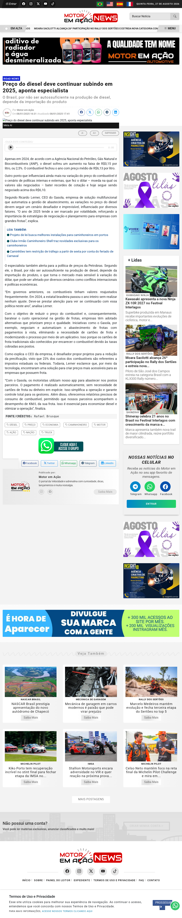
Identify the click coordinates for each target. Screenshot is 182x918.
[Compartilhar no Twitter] (90, 112)
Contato (153, 880)
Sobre (38, 880)
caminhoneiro (77, 424)
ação (12, 432)
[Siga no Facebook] (23, 4)
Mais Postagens (91, 799)
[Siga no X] (38, 4)
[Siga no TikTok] (53, 4)
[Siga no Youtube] (45, 4)
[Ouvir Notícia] (11, 147)
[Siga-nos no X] (91, 871)
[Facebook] (50, 491)
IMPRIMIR (110, 132)
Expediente (82, 880)
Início (26, 880)
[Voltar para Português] (100, 4)
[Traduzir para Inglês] (110, 4)
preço (31, 424)
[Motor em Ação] (91, 16)
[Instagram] (41, 491)
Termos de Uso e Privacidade (114, 880)
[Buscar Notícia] (174, 16)
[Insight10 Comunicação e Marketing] (151, 149)
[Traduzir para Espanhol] (120, 4)
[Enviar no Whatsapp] (98, 112)
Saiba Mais (105, 491)
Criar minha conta (145, 826)
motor (101, 424)
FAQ (141, 880)
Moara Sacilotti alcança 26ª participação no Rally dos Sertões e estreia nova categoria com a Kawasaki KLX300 (99, 28)
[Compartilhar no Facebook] (81, 112)
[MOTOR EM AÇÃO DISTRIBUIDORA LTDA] (91, 50)
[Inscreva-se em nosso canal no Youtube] (103, 871)
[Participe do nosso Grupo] (60, 447)
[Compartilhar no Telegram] (107, 112)
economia (51, 424)
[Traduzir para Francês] (130, 4)
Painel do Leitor (58, 880)
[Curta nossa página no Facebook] (67, 871)
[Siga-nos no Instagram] (79, 871)
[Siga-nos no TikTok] (115, 871)
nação (30, 432)
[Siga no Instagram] (31, 4)
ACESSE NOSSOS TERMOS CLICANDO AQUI (67, 911)
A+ (94, 132)
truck (48, 432)
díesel (13, 424)
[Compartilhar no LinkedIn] (115, 112)
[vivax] (151, 231)
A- (82, 132)
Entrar (12, 4)
